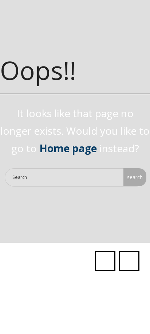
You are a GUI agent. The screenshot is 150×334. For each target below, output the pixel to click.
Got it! (74, 43)
